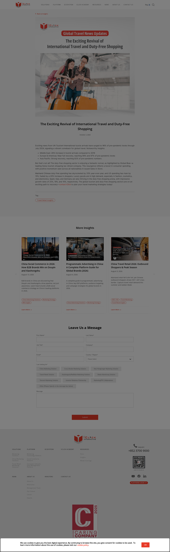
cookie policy (82, 545)
